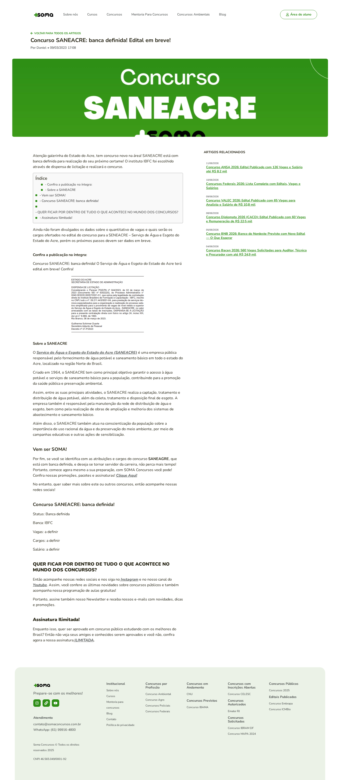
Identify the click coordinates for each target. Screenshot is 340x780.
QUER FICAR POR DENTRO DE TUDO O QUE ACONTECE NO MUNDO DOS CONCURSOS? (107, 212)
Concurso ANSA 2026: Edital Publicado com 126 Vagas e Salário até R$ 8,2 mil (254, 169)
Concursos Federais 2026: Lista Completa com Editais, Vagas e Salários (253, 186)
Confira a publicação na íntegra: (69, 184)
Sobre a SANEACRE (61, 190)
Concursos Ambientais (193, 14)
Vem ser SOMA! (53, 195)
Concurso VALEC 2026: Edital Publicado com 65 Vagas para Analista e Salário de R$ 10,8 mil (250, 202)
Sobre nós (70, 14)
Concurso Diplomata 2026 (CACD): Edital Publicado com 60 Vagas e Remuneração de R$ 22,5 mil (256, 219)
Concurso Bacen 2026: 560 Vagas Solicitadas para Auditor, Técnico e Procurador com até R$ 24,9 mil (256, 252)
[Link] (46, 703)
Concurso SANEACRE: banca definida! (70, 200)
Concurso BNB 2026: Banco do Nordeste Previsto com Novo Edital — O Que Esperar (255, 236)
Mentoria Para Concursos (149, 14)
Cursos (92, 14)
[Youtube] (55, 703)
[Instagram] (37, 703)
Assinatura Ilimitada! (57, 217)
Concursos (114, 14)
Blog (222, 14)
